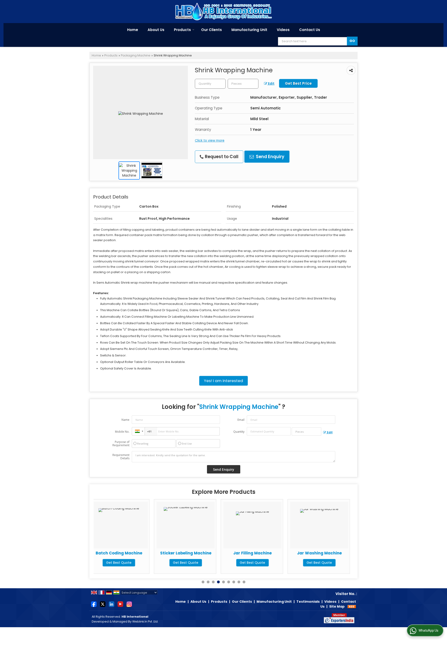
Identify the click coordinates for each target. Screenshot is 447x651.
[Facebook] (94, 604)
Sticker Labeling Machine (125, 553)
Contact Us (309, 29)
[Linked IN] (111, 604)
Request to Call (221, 157)
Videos (283, 29)
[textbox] (243, 84)
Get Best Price (298, 83)
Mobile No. (122, 432)
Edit (270, 83)
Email (240, 420)
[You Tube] (120, 604)
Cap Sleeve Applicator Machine (325, 555)
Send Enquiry (269, 157)
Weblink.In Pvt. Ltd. (145, 621)
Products (182, 29)
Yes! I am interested (223, 380)
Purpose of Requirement (120, 443)
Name (125, 420)
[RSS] (352, 606)
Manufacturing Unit (249, 29)
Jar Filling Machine (192, 553)
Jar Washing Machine (259, 553)
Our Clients (211, 29)
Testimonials (308, 601)
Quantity (238, 432)
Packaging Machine (135, 55)
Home (132, 29)
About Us (156, 29)
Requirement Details (120, 456)
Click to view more (209, 140)
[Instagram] (129, 604)
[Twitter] (102, 604)
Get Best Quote (125, 562)
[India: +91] (138, 431)
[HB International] (223, 11)
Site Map (337, 606)
